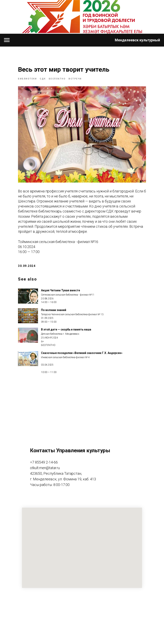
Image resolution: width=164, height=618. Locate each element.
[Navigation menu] (7, 40)
